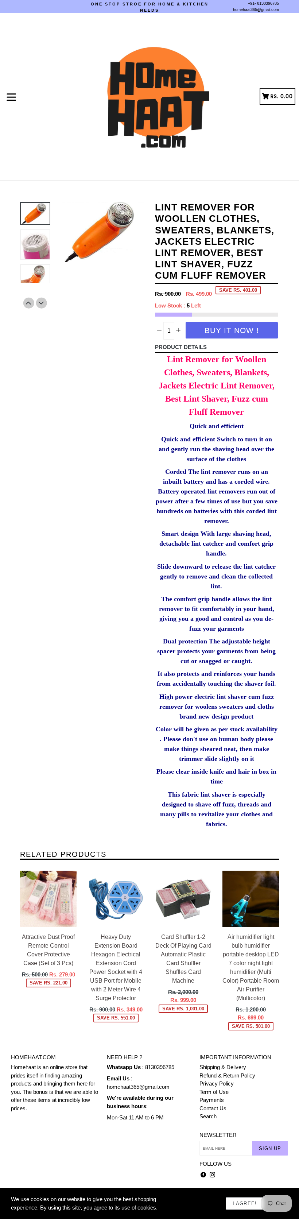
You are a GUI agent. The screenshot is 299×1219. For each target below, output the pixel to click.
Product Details (181, 347)
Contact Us (212, 1108)
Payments (211, 1100)
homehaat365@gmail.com (256, 9)
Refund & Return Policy (227, 1075)
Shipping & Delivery (222, 1067)
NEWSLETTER (218, 1135)
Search (208, 1116)
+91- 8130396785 (263, 3)
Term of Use (214, 1092)
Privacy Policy (216, 1083)
